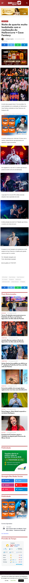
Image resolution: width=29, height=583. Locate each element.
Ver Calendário (4, 533)
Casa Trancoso (20, 277)
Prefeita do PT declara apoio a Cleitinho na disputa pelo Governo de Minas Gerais (13, 436)
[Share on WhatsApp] (18, 44)
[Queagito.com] (14, 3)
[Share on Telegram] (24, 44)
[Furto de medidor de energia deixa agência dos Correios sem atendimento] (14, 376)
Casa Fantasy (12, 277)
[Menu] (2, 3)
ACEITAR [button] (21, 580)
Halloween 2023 (5, 281)
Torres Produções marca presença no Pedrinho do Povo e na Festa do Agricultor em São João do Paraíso (13, 317)
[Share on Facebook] (4, 44)
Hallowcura (18, 279)
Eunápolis (11, 279)
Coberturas (5, 21)
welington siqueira (10, 39)
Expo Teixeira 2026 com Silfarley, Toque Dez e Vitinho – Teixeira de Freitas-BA (16, 529)
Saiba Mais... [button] (13, 580)
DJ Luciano (4, 279)
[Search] (27, 3)
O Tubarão (22, 281)
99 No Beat (4, 277)
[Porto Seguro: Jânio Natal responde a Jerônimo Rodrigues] (14, 400)
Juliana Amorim (14, 281)
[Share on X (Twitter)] (11, 44)
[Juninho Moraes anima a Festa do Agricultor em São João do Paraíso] (14, 328)
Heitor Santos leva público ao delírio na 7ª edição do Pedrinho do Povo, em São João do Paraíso (14, 365)
